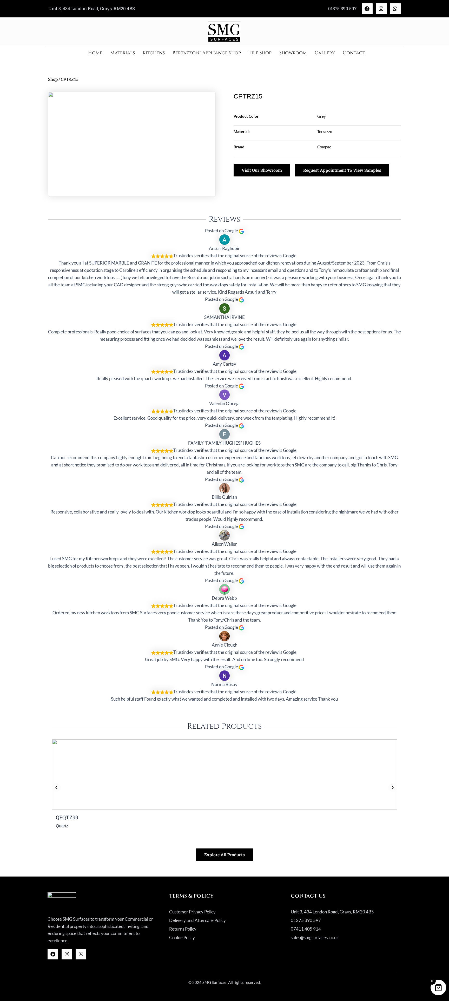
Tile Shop (260, 53)
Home (95, 53)
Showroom (293, 53)
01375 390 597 (342, 8)
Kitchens (154, 53)
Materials (122, 53)
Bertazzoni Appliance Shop (207, 53)
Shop (53, 79)
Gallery (325, 53)
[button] (56, 787)
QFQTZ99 (67, 817)
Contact (354, 53)
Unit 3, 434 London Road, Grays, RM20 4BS (91, 8)
